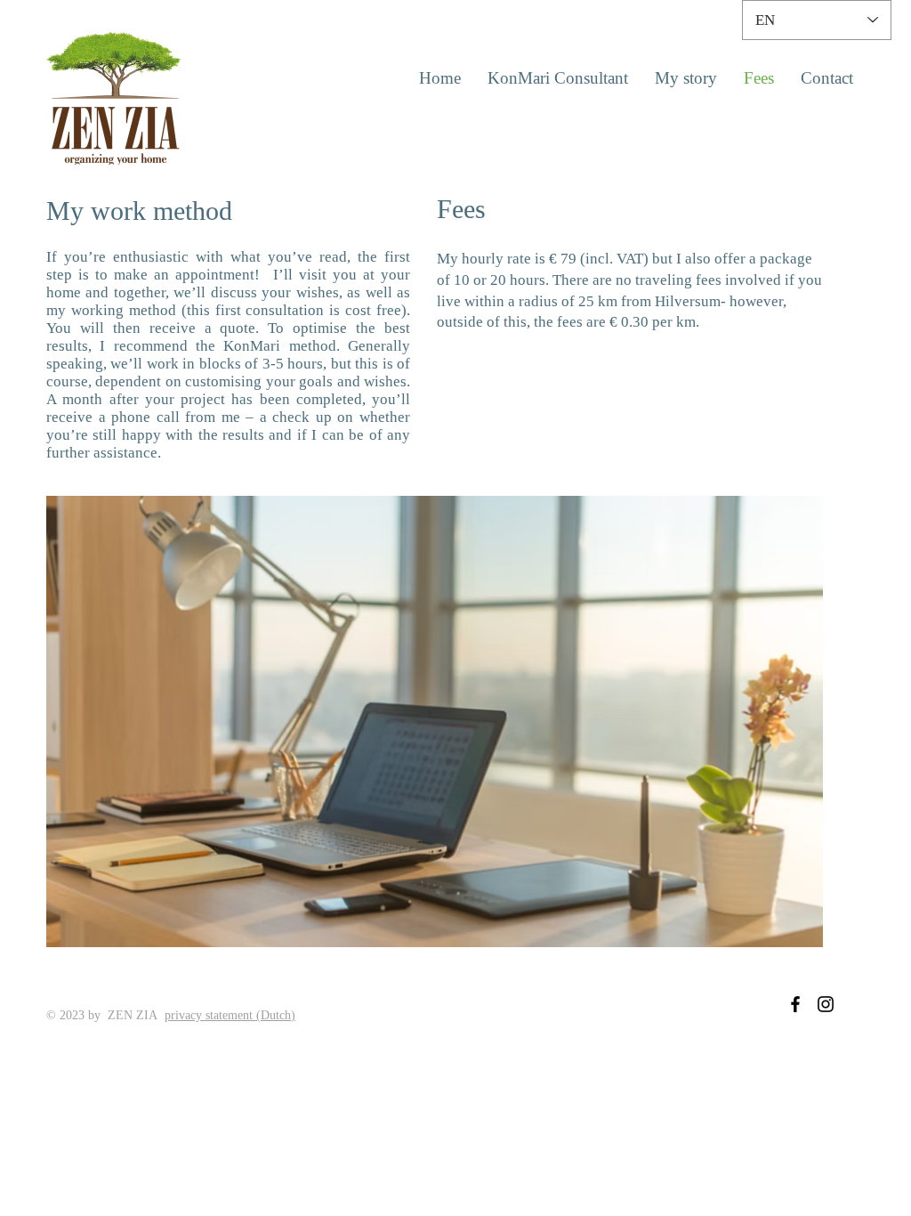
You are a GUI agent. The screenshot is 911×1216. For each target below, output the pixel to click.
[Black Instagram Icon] (825, 1004)
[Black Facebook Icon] (795, 1004)
